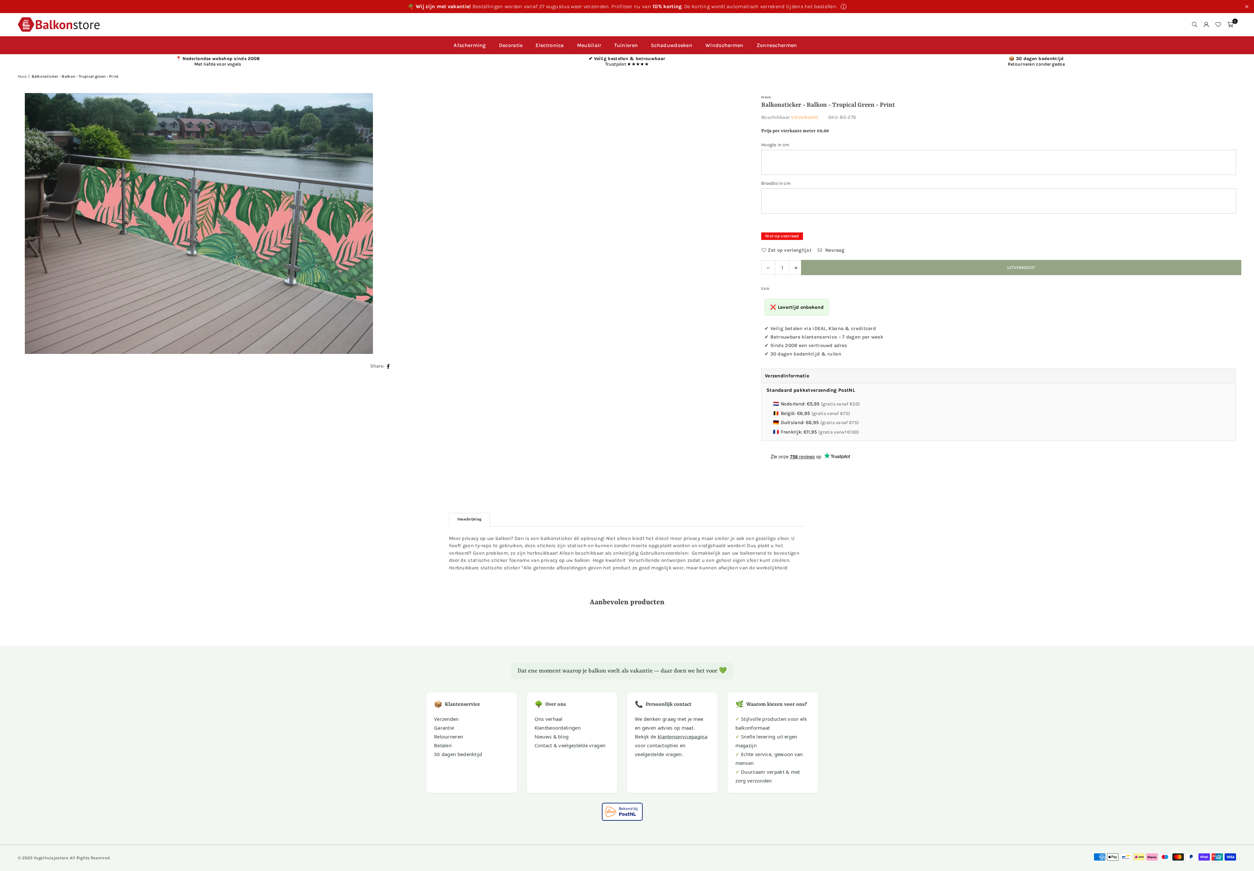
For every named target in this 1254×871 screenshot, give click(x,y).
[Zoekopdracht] (1194, 24)
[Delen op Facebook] (388, 366)
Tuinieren (626, 45)
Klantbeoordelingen (558, 727)
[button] (1230, 24)
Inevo (766, 97)
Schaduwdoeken (671, 45)
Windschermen (724, 45)
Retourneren (448, 736)
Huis (22, 76)
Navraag (834, 250)
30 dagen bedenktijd (458, 754)
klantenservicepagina (682, 736)
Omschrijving (469, 519)
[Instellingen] (1206, 24)
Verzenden (446, 719)
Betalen (443, 745)
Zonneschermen (777, 45)
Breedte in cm (776, 183)
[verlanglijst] (1218, 24)
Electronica (550, 45)
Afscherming (470, 45)
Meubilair (589, 45)
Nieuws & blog (552, 736)
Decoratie (511, 45)
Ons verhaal (549, 719)
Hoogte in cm (775, 145)
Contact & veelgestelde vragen (570, 745)
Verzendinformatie (787, 376)
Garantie (444, 727)
